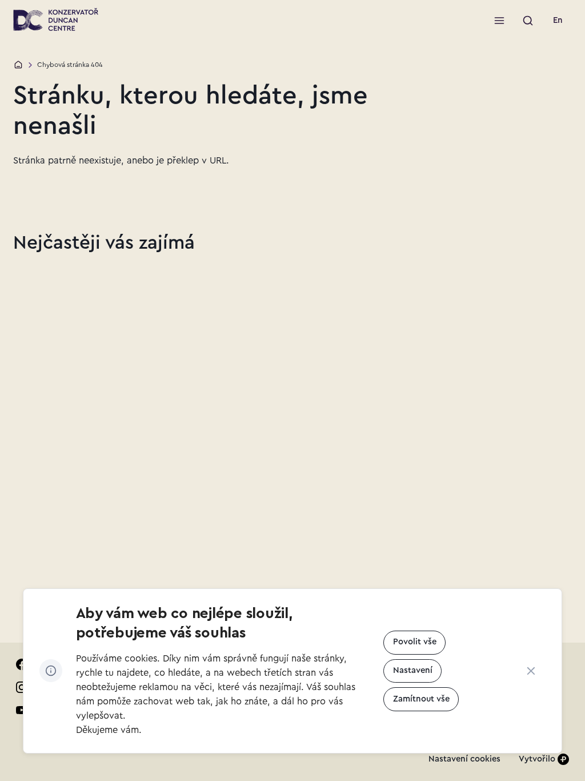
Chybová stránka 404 (70, 64)
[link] (558, 21)
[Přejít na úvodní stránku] (55, 19)
